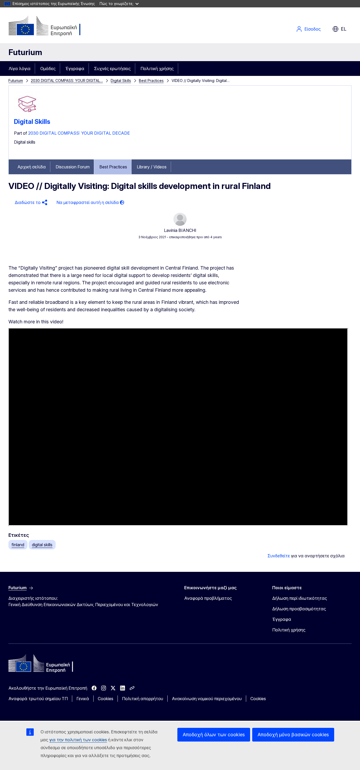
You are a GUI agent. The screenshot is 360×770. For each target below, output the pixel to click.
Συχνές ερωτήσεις (112, 68)
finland (18, 544)
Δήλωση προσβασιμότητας (299, 608)
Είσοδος (312, 29)
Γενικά (82, 698)
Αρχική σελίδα (31, 166)
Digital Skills (121, 80)
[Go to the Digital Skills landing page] (27, 115)
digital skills (42, 544)
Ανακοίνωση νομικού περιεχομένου (207, 698)
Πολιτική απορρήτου (142, 698)
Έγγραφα (74, 68)
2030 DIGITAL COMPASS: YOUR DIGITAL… (67, 80)
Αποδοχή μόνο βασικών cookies (293, 734)
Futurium (25, 52)
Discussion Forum (73, 166)
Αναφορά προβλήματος (208, 598)
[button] (30, 202)
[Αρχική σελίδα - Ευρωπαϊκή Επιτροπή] (51, 26)
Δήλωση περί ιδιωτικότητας (299, 598)
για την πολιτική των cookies (78, 739)
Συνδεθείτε (278, 555)
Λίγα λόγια (20, 68)
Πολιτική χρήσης (157, 68)
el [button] (343, 29)
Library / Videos (152, 166)
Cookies (105, 698)
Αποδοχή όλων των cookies (214, 734)
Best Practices (151, 80)
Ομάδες (48, 68)
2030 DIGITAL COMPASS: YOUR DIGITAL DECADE (79, 133)
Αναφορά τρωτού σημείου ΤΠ (38, 698)
